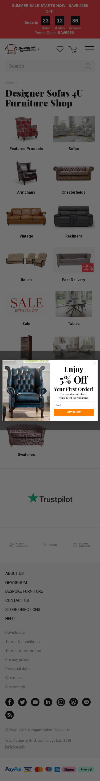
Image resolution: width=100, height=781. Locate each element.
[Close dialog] (94, 363)
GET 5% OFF (74, 412)
